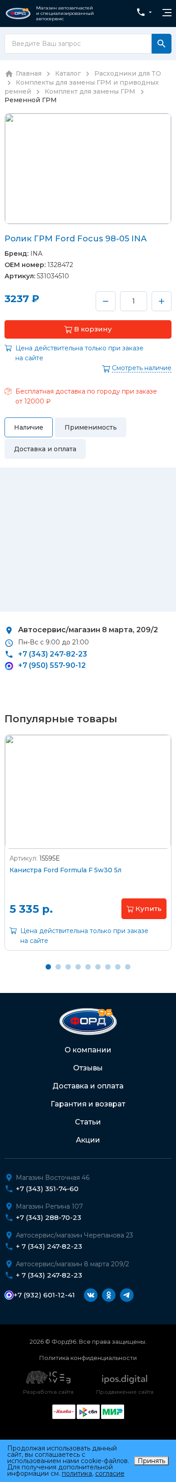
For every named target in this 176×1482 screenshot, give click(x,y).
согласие (110, 1473)
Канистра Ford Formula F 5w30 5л (65, 870)
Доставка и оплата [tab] (45, 449)
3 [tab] (68, 967)
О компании (88, 1050)
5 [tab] (88, 967)
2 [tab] (58, 967)
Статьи (88, 1122)
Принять (151, 1461)
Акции (88, 1140)
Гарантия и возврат (88, 1104)
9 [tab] (127, 967)
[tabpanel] (88, 849)
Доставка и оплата (88, 1086)
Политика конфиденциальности (88, 1357)
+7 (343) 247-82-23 (52, 654)
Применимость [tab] (91, 427)
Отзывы (88, 1068)
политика (77, 1473)
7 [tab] (108, 967)
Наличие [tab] (28, 427)
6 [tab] (98, 967)
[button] (88, 329)
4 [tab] (78, 967)
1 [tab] (48, 967)
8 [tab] (117, 967)
